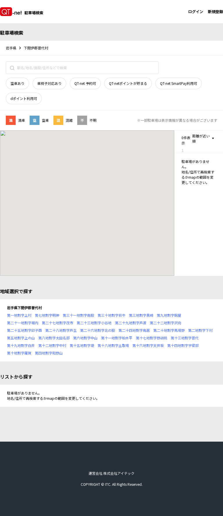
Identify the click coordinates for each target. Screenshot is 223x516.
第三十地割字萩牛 (111, 315)
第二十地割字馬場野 (169, 330)
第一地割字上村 (19, 315)
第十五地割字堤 (82, 345)
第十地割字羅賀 (19, 352)
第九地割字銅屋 (169, 315)
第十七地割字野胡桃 (151, 337)
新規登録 (215, 11)
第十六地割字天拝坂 (148, 345)
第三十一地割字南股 (78, 315)
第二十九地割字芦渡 (130, 322)
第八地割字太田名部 (54, 337)
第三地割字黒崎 (141, 315)
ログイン (195, 11)
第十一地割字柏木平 (116, 337)
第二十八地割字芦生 (61, 330)
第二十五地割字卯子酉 (24, 330)
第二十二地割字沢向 (165, 322)
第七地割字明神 (47, 315)
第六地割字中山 (85, 337)
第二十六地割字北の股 (97, 330)
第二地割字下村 (200, 330)
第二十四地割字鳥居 (134, 330)
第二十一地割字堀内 (22, 322)
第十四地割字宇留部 (183, 345)
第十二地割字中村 (52, 345)
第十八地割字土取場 (113, 345)
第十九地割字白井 (21, 345)
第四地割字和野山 (49, 352)
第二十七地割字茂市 (57, 322)
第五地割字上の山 (21, 337)
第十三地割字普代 (185, 337)
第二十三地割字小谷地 (94, 322)
